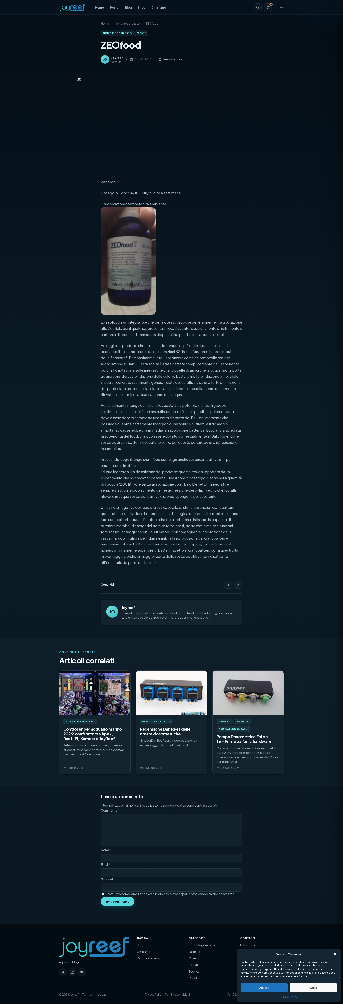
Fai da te (242, 721)
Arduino (225, 721)
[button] (335, 954)
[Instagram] (72, 972)
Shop (141, 7)
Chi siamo (158, 7)
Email (105, 864)
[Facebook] (228, 585)
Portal (114, 7)
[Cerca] (258, 7)
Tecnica (194, 971)
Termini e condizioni (177, 994)
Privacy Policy (289, 996)
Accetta (264, 987)
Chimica (194, 958)
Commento (110, 810)
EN (282, 7)
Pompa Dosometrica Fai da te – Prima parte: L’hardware (244, 739)
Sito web (107, 879)
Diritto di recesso (149, 958)
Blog (128, 7)
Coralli (193, 978)
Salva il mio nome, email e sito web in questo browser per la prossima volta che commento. (170, 894)
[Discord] (82, 972)
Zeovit (141, 33)
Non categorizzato (127, 23)
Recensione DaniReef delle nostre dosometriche (165, 731)
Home (99, 7)
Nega (313, 987)
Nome (106, 850)
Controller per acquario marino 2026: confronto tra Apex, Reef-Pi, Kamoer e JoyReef (92, 733)
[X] (238, 585)
